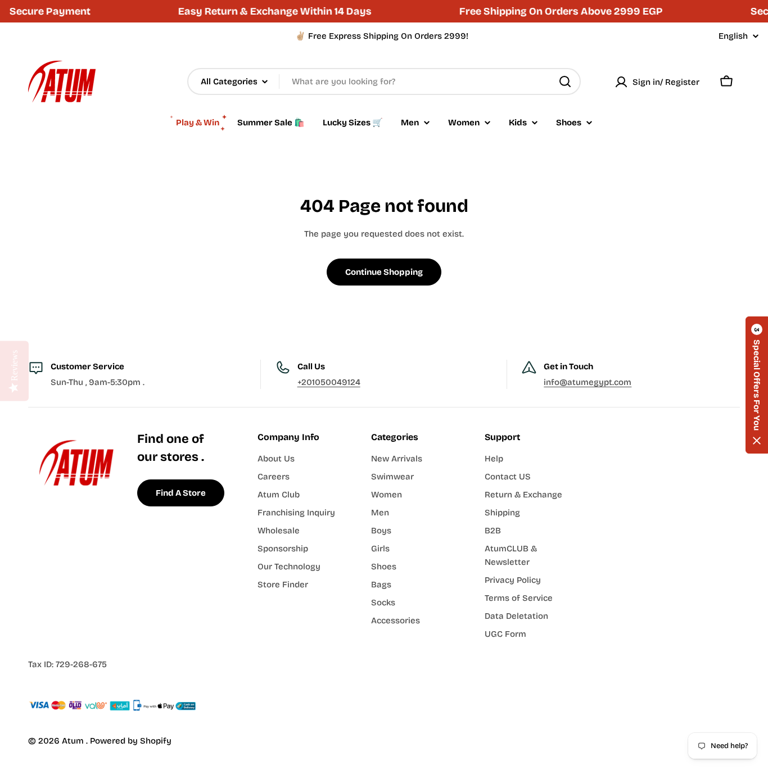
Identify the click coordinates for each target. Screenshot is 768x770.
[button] (757, 385)
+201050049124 (328, 382)
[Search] (565, 81)
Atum (74, 741)
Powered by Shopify (130, 741)
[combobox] (384, 81)
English (733, 36)
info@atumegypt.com (587, 382)
